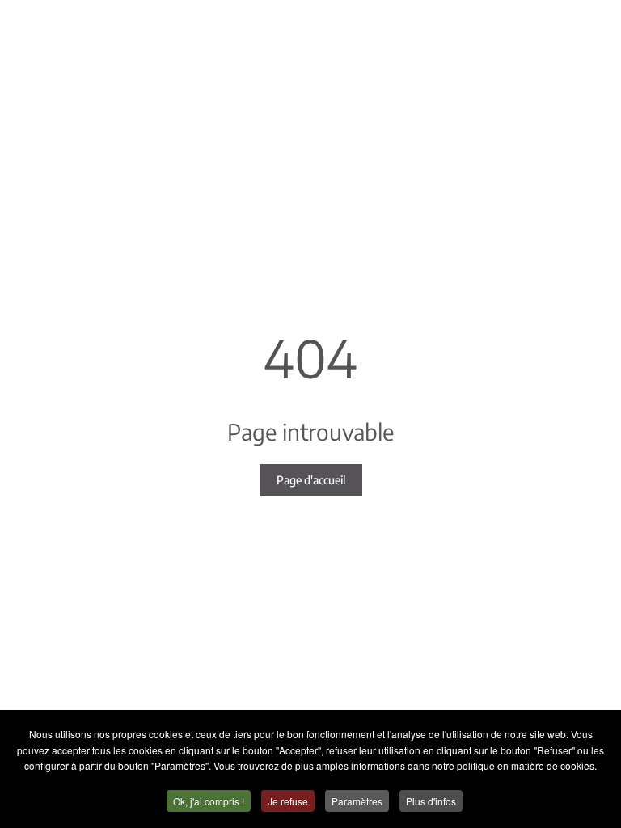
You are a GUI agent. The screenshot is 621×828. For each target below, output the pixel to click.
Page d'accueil (311, 480)
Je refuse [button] (288, 801)
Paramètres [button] (357, 801)
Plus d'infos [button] (431, 801)
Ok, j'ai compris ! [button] (208, 801)
